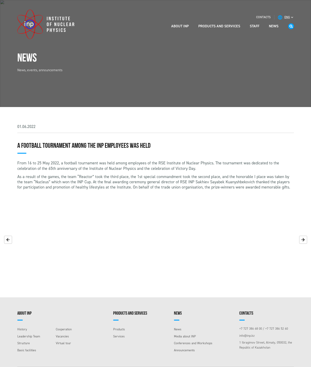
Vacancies (62, 336)
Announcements (184, 350)
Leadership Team (28, 336)
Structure (23, 343)
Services (119, 336)
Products (119, 329)
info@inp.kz (247, 336)
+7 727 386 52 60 (276, 328)
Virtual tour (63, 343)
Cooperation (64, 329)
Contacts (263, 17)
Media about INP (185, 336)
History (22, 329)
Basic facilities (26, 350)
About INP (180, 26)
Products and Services (219, 26)
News (273, 26)
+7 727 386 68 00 (250, 328)
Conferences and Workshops (193, 343)
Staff (254, 26)
